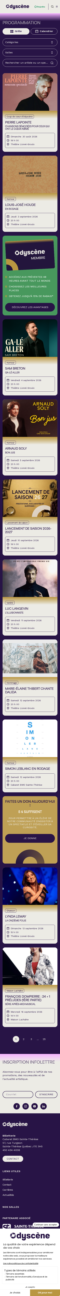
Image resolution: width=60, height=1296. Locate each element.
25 (44, 1039)
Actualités (8, 1194)
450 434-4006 (11, 1150)
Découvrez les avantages (30, 307)
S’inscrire (46, 1094)
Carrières (8, 1189)
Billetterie (8, 1179)
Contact (13, 1158)
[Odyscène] (15, 1124)
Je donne (30, 838)
